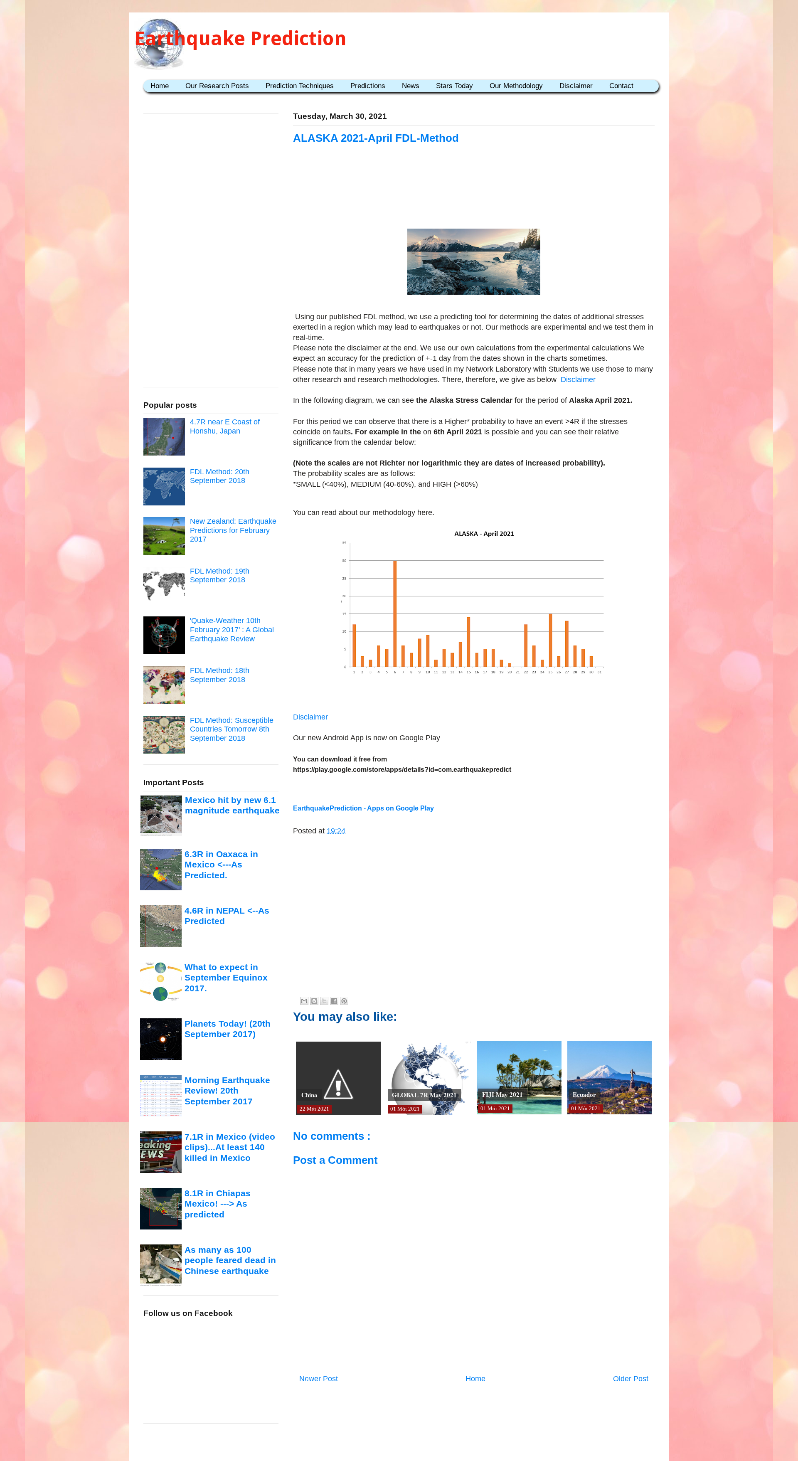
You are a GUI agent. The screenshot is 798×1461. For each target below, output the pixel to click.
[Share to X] (324, 1001)
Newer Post (318, 1379)
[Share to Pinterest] (344, 1001)
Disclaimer (576, 86)
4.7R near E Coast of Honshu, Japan (225, 426)
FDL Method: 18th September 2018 (219, 675)
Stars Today (454, 86)
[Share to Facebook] (334, 1001)
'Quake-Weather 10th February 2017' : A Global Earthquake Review (232, 629)
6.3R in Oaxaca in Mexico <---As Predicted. (221, 864)
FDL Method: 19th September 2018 (219, 575)
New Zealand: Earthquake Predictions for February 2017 (233, 530)
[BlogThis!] (314, 1001)
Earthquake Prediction (240, 38)
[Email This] (304, 1001)
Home (159, 86)
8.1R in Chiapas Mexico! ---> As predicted (218, 1203)
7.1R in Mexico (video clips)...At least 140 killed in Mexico (230, 1147)
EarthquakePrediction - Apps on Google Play (363, 808)
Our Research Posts (217, 86)
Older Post (630, 1379)
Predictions (367, 86)
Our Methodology (516, 86)
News (410, 86)
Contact (621, 86)
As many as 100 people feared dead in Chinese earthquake (230, 1260)
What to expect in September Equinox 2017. (226, 977)
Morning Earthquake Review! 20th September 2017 (227, 1090)
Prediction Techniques (300, 86)
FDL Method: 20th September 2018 (219, 476)
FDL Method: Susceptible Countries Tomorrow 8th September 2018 (231, 729)
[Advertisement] (474, 196)
